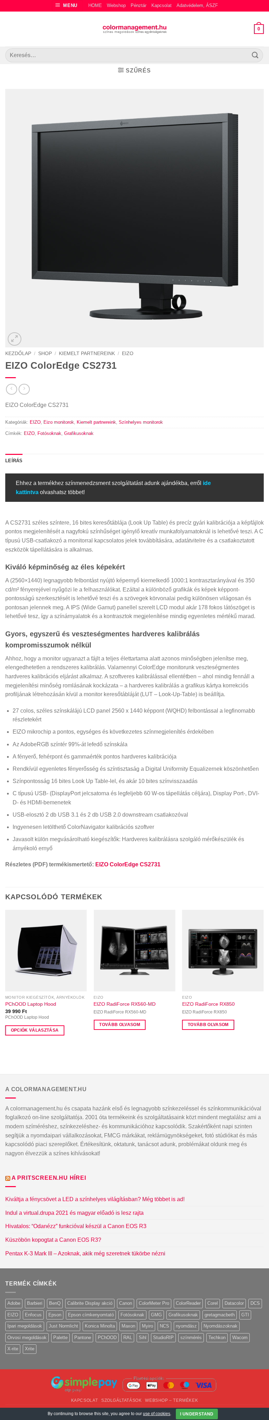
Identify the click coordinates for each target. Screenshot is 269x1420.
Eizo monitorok (58, 422)
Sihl (142, 1337)
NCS (164, 1326)
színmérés (191, 1337)
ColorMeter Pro (154, 1303)
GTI (245, 1314)
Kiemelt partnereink (87, 353)
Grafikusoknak (79, 433)
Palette (60, 1337)
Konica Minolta (100, 1326)
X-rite (12, 1348)
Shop (45, 353)
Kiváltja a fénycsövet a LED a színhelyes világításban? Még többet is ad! (95, 1199)
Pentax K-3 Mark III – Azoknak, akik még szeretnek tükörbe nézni (85, 1253)
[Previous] (5, 979)
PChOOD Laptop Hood (30, 1004)
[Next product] (11, 389)
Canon (125, 1303)
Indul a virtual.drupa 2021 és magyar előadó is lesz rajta (74, 1213)
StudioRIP (163, 1337)
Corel (212, 1303)
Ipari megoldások (24, 1326)
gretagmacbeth (220, 1314)
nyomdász (186, 1326)
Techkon (217, 1337)
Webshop (116, 5)
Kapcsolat (161, 5)
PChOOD (107, 1337)
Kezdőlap (18, 353)
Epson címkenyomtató (91, 1314)
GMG (156, 1314)
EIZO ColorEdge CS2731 (127, 864)
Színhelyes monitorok (141, 422)
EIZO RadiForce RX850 (208, 1004)
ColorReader (188, 1303)
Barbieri (34, 1303)
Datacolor (234, 1303)
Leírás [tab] (14, 460)
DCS (255, 1303)
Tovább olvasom (119, 1025)
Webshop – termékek (171, 1400)
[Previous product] (24, 389)
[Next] (263, 979)
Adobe (13, 1303)
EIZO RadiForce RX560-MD (125, 1004)
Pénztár (138, 5)
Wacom (240, 1337)
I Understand (196, 1414)
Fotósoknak (49, 433)
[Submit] (255, 55)
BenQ (55, 1303)
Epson (54, 1314)
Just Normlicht (63, 1326)
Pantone (82, 1337)
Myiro (147, 1326)
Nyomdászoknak (220, 1326)
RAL (127, 1337)
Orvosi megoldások (27, 1337)
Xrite (29, 1348)
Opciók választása (35, 1030)
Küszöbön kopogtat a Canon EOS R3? (53, 1240)
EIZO (127, 353)
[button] (67, 6)
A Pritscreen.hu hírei (49, 1178)
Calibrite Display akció (89, 1303)
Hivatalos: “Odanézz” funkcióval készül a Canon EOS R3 (75, 1226)
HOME (95, 5)
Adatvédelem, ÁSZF (197, 5)
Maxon (128, 1326)
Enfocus (33, 1314)
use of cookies (156, 1413)
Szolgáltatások (121, 1400)
